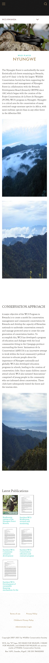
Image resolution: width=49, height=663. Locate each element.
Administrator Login (24, 627)
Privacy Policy (31, 614)
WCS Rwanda (9, 19)
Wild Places (24, 55)
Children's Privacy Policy (24, 620)
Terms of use (15, 614)
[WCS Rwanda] (24, 5)
